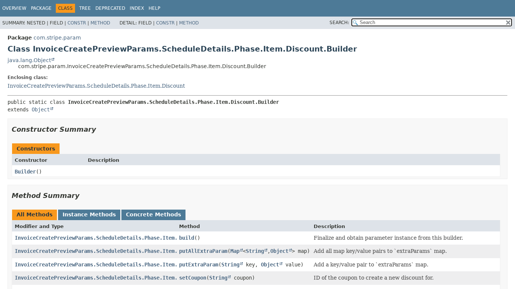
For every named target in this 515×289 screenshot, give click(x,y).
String (255, 251)
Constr (76, 23)
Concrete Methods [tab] (153, 214)
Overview (14, 8)
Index (137, 8)
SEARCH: (339, 22)
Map (234, 251)
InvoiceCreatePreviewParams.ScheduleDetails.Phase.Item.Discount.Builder (120, 251)
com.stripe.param (57, 38)
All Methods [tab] (34, 214)
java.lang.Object (29, 60)
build (186, 238)
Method (100, 23)
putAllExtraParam (203, 251)
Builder (25, 172)
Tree (85, 8)
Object (41, 109)
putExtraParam (198, 265)
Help (154, 8)
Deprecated (110, 8)
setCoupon (192, 278)
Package (41, 8)
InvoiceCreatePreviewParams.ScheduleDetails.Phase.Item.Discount (96, 86)
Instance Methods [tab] (89, 214)
